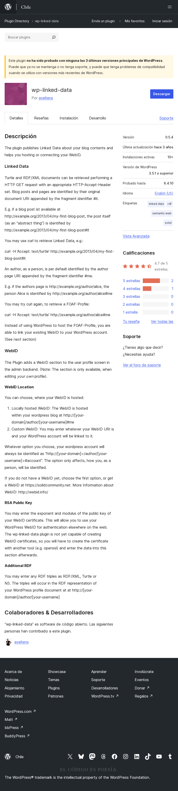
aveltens (46, 98)
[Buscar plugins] (53, 37)
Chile (20, 756)
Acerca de (13, 671)
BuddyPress (17, 736)
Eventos (142, 679)
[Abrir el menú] (170, 7)
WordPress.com (20, 711)
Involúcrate (144, 671)
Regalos (144, 696)
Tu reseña (131, 321)
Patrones (56, 696)
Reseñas (41, 118)
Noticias (12, 679)
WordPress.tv (105, 696)
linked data (156, 204)
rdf (170, 204)
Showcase (57, 671)
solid (168, 222)
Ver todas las (162, 321)
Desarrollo (97, 118)
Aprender (99, 671)
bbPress (14, 727)
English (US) (164, 193)
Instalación (69, 118)
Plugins (54, 688)
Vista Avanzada (136, 236)
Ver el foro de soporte (142, 365)
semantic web (162, 213)
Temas (53, 679)
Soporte (166, 118)
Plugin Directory (17, 21)
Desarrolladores (104, 688)
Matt (11, 719)
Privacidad (14, 696)
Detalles (16, 118)
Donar (142, 688)
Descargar (161, 94)
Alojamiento (14, 688)
